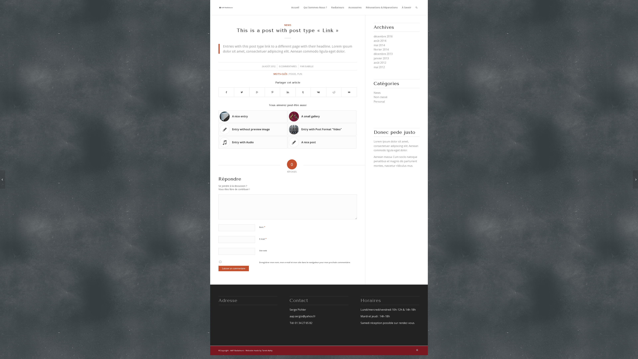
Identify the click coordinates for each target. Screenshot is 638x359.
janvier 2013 (381, 58)
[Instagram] (417, 350)
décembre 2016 (383, 36)
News (287, 25)
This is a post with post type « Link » (288, 30)
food (292, 73)
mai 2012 (379, 67)
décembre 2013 (383, 54)
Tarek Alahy (267, 350)
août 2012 (380, 62)
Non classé (380, 97)
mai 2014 (379, 45)
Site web (263, 250)
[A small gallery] (635, 179)
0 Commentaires (288, 66)
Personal (379, 101)
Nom (262, 227)
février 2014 (381, 49)
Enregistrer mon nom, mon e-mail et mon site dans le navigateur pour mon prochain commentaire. (305, 262)
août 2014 (380, 41)
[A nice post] (2, 179)
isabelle (309, 66)
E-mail (262, 238)
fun (299, 73)
